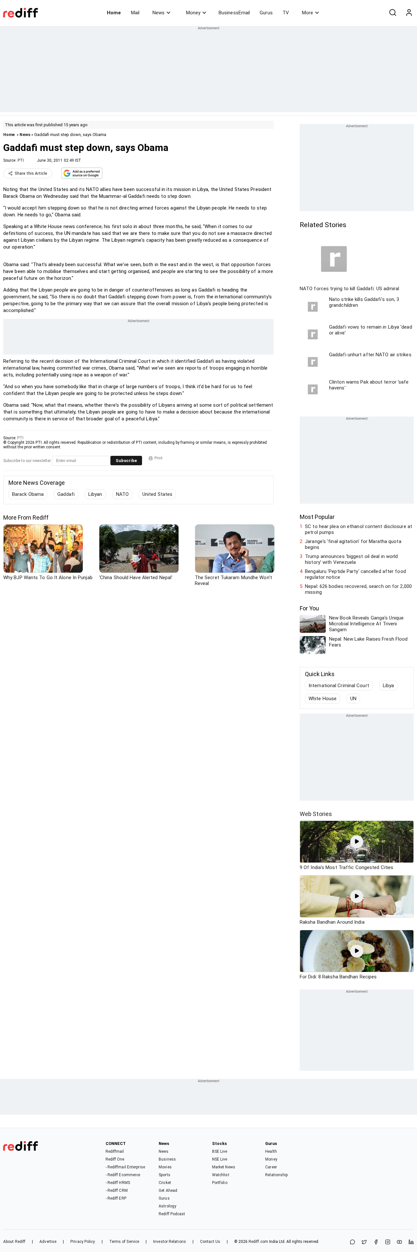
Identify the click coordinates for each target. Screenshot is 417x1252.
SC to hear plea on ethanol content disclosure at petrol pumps (358, 529)
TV (285, 13)
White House (323, 698)
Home (114, 13)
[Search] (392, 12)
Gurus (266, 13)
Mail (135, 13)
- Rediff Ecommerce (123, 1175)
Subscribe (126, 460)
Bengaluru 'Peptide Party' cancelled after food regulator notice (355, 574)
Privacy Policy (82, 1241)
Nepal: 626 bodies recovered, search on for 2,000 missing (358, 589)
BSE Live (219, 1151)
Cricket (165, 1182)
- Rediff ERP (116, 1198)
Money (193, 13)
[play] (356, 841)
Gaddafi (66, 494)
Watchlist (220, 1175)
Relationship (276, 1175)
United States (157, 494)
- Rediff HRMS (118, 1182)
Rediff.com (258, 1241)
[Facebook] (376, 1242)
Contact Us (210, 1241)
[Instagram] (387, 1242)
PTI (21, 160)
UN (353, 698)
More (307, 13)
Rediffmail (115, 1151)
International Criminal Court (339, 685)
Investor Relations (169, 1241)
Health (271, 1151)
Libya (388, 685)
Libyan (95, 494)
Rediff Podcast (172, 1214)
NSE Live (219, 1159)
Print (158, 458)
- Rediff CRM (117, 1190)
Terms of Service (124, 1241)
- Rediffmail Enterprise (125, 1167)
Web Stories (316, 813)
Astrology (167, 1206)
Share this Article (31, 173)
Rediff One (115, 1159)
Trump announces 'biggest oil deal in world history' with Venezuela (351, 559)
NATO (122, 494)
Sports (164, 1175)
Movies (165, 1167)
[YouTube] (399, 1242)
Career (271, 1167)
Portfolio (219, 1182)
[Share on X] (364, 1242)
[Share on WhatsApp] (352, 1242)
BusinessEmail (234, 13)
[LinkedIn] (411, 1242)
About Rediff (14, 1241)
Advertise (47, 1241)
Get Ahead (168, 1190)
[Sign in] (409, 12)
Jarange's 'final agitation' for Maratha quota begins (353, 544)
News (158, 13)
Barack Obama (28, 494)
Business (167, 1159)
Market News (223, 1167)
